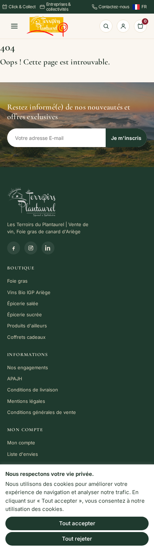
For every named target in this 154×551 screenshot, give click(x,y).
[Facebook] (13, 248)
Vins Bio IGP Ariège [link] (28, 292)
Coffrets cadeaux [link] (26, 337)
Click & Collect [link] (22, 6)
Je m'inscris (126, 138)
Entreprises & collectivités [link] (58, 7)
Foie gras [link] (17, 281)
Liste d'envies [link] (22, 454)
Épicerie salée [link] (22, 303)
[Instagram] (30, 248)
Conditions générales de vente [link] (41, 412)
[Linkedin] (48, 248)
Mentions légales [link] (26, 401)
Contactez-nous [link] (113, 6)
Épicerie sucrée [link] (24, 314)
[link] (47, 26)
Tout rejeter (77, 538)
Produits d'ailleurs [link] (27, 325)
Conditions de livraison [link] (32, 389)
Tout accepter (77, 523)
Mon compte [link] (21, 442)
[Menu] (14, 26)
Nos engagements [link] (27, 367)
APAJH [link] (14, 378)
